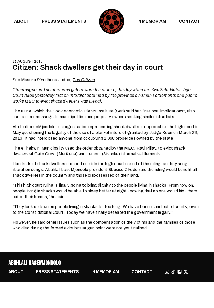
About (21, 21)
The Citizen (84, 79)
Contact (189, 21)
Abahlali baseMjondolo (34, 263)
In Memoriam (151, 21)
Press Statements (64, 21)
